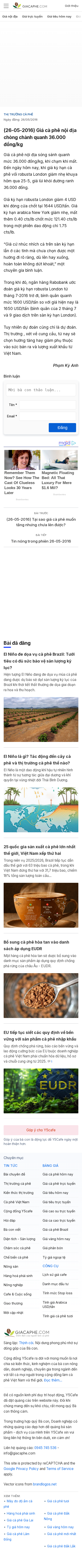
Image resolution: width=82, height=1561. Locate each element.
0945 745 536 (45, 1448)
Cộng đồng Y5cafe (18, 1211)
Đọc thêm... (53, 1380)
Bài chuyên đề (14, 1174)
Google (9, 1469)
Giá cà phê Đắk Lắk (61, 1546)
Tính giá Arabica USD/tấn (55, 1304)
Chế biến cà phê (16, 1257)
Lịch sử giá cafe (55, 1275)
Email (12, 416)
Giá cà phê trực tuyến (59, 1183)
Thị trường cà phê (18, 114)
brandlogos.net (44, 1484)
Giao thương (13, 1303)
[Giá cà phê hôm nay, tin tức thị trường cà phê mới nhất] (30, 5)
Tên (13, 404)
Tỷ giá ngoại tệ (54, 1257)
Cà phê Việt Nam (16, 1202)
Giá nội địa (10, 16)
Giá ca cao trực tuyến (59, 1220)
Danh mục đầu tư (56, 1284)
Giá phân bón (53, 1248)
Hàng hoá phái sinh (18, 1276)
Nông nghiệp (13, 1285)
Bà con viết (12, 1229)
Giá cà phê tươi (58, 1501)
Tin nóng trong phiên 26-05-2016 (41, 541)
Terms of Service (60, 1469)
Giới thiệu (71, 6)
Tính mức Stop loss (57, 1293)
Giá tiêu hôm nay (59, 16)
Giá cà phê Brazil (55, 1229)
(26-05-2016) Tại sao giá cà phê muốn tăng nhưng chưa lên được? (41, 522)
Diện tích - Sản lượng (19, 1239)
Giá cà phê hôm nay (58, 1174)
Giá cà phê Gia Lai (20, 1520)
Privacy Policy (27, 1469)
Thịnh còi (26, 1343)
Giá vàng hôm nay (56, 1239)
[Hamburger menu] (6, 5)
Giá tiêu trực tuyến (57, 1202)
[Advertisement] (41, 66)
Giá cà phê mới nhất (61, 1534)
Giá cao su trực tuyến (59, 1211)
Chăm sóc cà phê (17, 1248)
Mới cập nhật (13, 1313)
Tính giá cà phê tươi (58, 1316)
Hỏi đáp (9, 1220)
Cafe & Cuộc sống (17, 1294)
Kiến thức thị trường (18, 1193)
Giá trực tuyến (32, 16)
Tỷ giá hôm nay (18, 1527)
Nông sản (11, 1266)
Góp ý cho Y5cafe (41, 1130)
